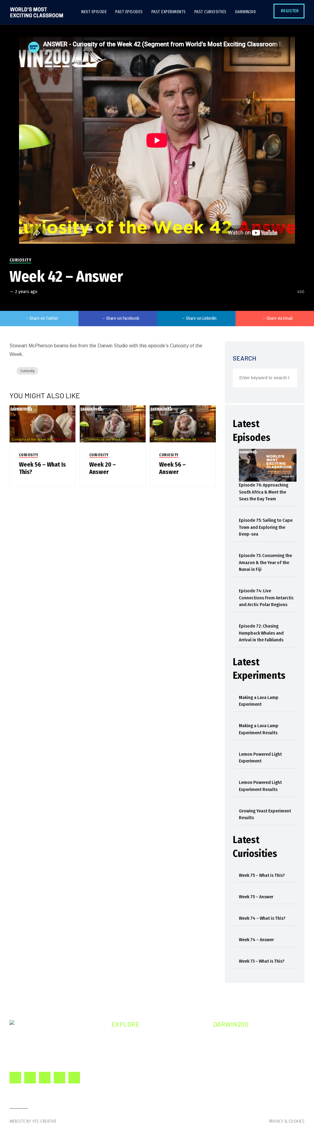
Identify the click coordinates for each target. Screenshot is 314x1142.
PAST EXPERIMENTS (139, 1061)
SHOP (227, 1083)
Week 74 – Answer (256, 939)
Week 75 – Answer (256, 896)
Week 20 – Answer (102, 468)
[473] (113, 423)
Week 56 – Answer (172, 468)
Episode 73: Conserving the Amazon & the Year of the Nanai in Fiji (265, 562)
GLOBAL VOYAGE (237, 1061)
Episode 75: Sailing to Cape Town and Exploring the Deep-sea (266, 527)
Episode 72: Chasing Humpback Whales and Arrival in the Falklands (261, 633)
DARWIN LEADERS (239, 1049)
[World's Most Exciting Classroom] (36, 12)
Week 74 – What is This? (262, 918)
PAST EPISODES (135, 1049)
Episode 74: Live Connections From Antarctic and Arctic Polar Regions (266, 597)
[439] (183, 423)
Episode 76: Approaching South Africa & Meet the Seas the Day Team (263, 492)
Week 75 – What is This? (262, 875)
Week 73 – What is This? (262, 961)
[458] (42, 423)
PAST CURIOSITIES (138, 1072)
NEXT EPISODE (134, 1038)
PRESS (228, 1072)
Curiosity (21, 260)
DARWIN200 (131, 1083)
